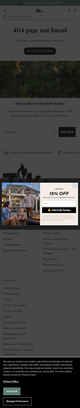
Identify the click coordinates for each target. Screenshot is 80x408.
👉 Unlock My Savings (59, 210)
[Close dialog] (74, 185)
